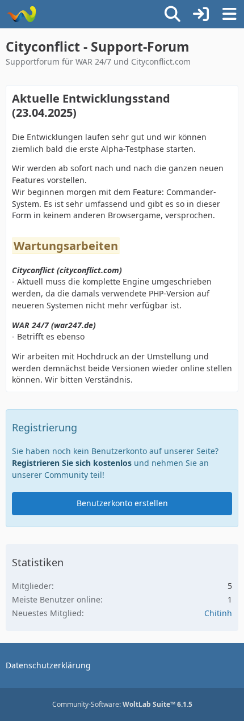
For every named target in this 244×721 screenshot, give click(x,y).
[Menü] (229, 14)
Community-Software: (122, 704)
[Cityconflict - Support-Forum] (21, 14)
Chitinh (218, 613)
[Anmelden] (201, 14)
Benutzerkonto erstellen (122, 503)
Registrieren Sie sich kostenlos (72, 462)
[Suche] (172, 14)
